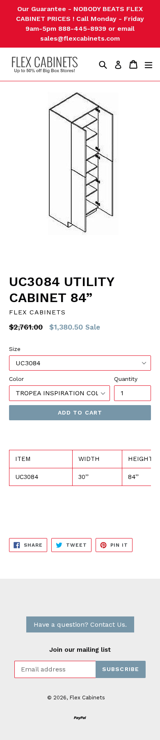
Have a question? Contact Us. (80, 624)
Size (15, 349)
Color (16, 379)
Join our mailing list (80, 649)
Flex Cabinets (87, 697)
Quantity (125, 379)
